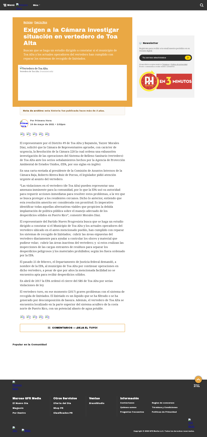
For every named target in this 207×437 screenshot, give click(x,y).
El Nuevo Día (20, 403)
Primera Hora (43, 121)
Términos (165, 64)
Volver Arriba (197, 385)
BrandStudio (96, 403)
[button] (29, 134)
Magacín (18, 408)
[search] (201, 5)
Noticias (28, 22)
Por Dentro (19, 413)
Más (35, 5)
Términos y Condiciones (164, 407)
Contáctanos (127, 403)
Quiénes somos (128, 407)
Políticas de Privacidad (164, 412)
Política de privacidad (179, 64)
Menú (11, 5)
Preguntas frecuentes (132, 412)
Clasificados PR (63, 413)
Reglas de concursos (163, 403)
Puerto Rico (40, 22)
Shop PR (58, 408)
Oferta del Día (62, 403)
